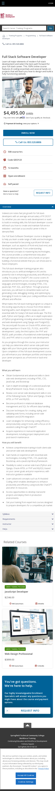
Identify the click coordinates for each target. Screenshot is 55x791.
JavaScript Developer (16, 591)
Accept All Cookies (26, 775)
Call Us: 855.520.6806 (13, 44)
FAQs (5, 529)
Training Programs (15, 36)
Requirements (9, 519)
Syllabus (6, 514)
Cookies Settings (25, 782)
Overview (7, 206)
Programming (31, 36)
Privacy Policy (43, 768)
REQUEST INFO (43, 192)
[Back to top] (27, 735)
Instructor (7, 524)
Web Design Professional (19, 653)
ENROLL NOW (28, 133)
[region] (26, 768)
